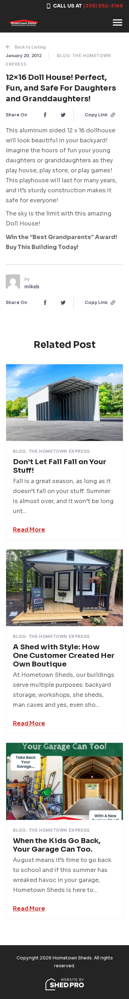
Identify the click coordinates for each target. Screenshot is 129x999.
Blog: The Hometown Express (51, 451)
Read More (29, 529)
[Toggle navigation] (117, 22)
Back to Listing (30, 47)
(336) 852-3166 (103, 6)
